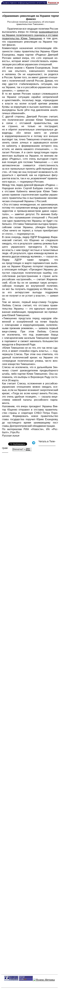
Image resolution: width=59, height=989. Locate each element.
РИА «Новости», (34, 429)
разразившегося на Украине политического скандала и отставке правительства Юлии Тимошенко (30, 35)
